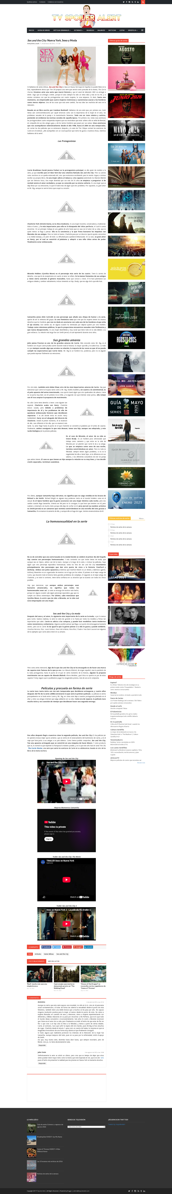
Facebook (47, 947)
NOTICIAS (112, 30)
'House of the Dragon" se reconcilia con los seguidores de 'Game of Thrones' (93, 986)
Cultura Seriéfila (117, 730)
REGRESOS (90, 30)
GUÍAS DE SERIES (44, 30)
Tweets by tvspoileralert (116, 1124)
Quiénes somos (32, 2)
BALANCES (101, 30)
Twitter (57, 947)
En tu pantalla (116, 722)
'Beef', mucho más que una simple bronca (37, 985)
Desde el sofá (116, 706)
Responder (42, 1045)
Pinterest (68, 947)
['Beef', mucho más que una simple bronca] (39, 974)
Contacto (42, 2)
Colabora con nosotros (55, 2)
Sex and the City (62, 954)
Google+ (79, 947)
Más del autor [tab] (53, 961)
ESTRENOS (78, 30)
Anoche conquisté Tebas (118, 708)
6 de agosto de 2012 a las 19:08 (94, 1052)
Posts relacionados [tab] (36, 961)
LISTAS (121, 30)
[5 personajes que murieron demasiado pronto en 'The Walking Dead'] (66, 974)
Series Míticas (49, 954)
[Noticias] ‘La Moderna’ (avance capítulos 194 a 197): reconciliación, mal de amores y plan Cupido (126, 752)
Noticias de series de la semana (121, 527)
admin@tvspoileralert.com (81, 1191)
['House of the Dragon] (93, 974)
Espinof (113, 683)
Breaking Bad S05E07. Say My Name (49, 1137)
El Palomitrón (115, 712)
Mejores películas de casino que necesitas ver (125, 760)
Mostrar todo (141, 763)
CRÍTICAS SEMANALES (61, 30)
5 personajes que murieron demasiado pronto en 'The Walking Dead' (64, 986)
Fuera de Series (116, 698)
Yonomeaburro (116, 740)
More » (141, 518)
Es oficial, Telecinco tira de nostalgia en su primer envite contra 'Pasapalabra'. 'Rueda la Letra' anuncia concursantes (125, 687)
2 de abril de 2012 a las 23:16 (95, 1002)
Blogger (69, 1191)
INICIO (31, 30)
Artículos (38, 954)
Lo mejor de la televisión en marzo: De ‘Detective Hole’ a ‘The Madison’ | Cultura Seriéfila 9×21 (124, 734)
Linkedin (89, 947)
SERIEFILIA (132, 30)
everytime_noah (33, 43)
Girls (102, 1058)
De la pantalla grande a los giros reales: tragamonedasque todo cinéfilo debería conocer (124, 716)
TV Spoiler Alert (41, 1191)
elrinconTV (114, 758)
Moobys (113, 693)
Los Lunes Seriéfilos (118, 748)
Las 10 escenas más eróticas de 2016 (50, 1161)
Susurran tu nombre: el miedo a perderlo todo (126, 695)
